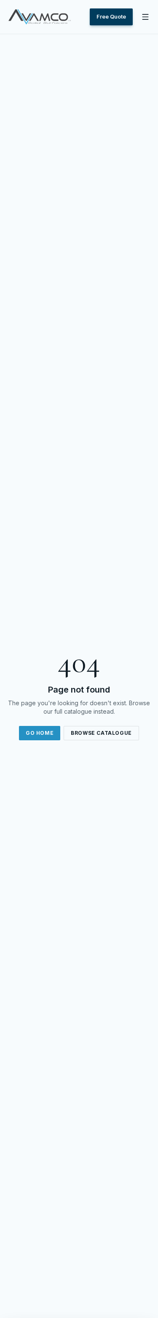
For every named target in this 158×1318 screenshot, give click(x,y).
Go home (40, 733)
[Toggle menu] (145, 16)
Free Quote (111, 16)
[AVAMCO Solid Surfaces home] (39, 16)
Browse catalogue (101, 733)
